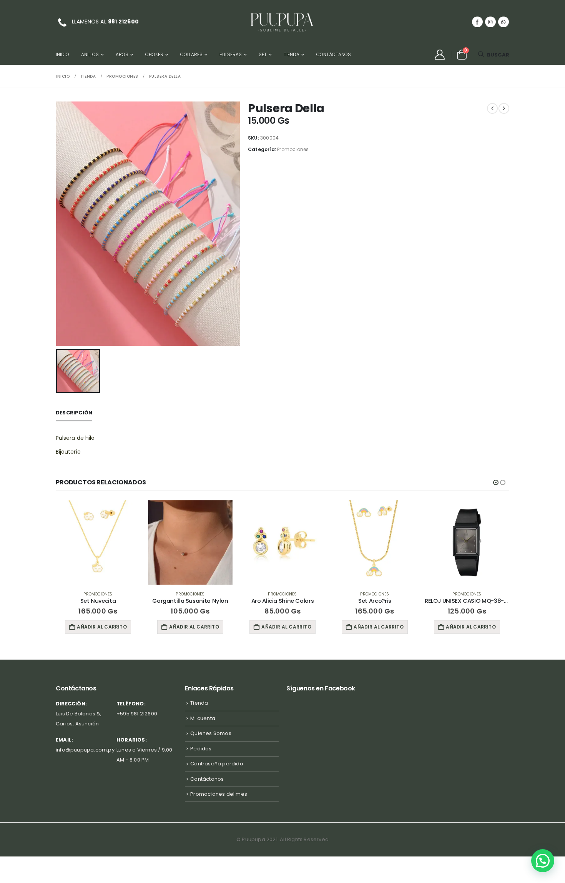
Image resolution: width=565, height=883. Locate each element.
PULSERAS (230, 54)
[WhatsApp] (503, 22)
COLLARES (191, 54)
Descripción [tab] (74, 412)
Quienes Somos (210, 733)
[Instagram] (490, 22)
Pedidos (200, 748)
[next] (504, 108)
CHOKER (154, 54)
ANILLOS (90, 54)
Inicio (62, 54)
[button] (493, 55)
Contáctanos (333, 54)
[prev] (492, 108)
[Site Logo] (282, 22)
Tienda (291, 54)
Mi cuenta (202, 718)
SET (263, 54)
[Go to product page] (98, 542)
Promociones (293, 149)
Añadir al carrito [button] (101, 627)
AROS (122, 54)
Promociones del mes (218, 794)
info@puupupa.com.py (85, 749)
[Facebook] (477, 22)
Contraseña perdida (216, 763)
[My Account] (439, 55)
